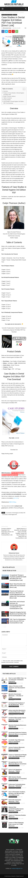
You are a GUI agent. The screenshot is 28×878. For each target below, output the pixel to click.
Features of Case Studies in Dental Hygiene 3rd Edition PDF (13, 93)
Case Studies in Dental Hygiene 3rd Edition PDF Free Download (13, 102)
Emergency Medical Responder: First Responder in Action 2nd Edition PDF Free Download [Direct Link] (7, 532)
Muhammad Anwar (7, 28)
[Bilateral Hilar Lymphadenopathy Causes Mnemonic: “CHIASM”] (4, 809)
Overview (5, 91)
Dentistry (22, 12)
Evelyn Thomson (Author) (9, 96)
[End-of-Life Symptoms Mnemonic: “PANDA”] (4, 772)
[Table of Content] (24, 89)
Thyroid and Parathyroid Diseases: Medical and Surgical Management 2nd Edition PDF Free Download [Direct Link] (17, 594)
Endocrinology (4, 594)
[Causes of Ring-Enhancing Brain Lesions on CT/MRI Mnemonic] (4, 825)
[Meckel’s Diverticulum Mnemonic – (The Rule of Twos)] (4, 696)
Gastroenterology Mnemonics (14, 699)
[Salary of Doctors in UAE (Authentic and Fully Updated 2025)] (4, 688)
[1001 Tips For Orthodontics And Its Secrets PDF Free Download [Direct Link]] (5, 621)
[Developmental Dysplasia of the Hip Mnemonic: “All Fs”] (4, 705)
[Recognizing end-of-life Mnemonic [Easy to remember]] (4, 764)
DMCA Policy (12, 502)
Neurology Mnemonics (13, 721)
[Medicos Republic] (14, 3)
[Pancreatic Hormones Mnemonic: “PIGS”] (4, 802)
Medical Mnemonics (13, 796)
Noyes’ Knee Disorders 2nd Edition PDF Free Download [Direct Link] (17, 585)
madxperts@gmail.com (16, 868)
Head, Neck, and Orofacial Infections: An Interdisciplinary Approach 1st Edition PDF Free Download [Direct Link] (17, 605)
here (15, 865)
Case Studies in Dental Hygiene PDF (9, 514)
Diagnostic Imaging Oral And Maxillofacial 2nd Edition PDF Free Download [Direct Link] (18, 613)
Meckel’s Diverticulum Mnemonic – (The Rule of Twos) (16, 695)
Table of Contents (7, 98)
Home (2, 12)
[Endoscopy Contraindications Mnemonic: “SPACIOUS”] (4, 787)
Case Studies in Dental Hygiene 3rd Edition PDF (15, 512)
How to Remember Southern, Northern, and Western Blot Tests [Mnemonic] (17, 793)
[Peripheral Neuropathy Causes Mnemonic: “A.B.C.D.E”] (4, 720)
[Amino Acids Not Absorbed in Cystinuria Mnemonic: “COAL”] (4, 712)
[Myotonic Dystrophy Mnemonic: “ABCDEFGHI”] (4, 727)
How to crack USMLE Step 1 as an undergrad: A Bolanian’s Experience (17, 679)
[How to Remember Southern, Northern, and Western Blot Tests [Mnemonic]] (4, 794)
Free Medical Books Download (12, 12)
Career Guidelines (12, 683)
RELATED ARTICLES (9, 567)
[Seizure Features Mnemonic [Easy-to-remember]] (4, 749)
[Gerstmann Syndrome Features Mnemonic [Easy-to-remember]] (4, 735)
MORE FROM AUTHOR (9, 570)
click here (15, 498)
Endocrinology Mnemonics (14, 803)
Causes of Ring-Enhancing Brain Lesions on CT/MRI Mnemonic (16, 824)
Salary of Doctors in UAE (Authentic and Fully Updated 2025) (17, 687)
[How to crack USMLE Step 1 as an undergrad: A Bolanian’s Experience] (4, 680)
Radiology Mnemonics (13, 812)
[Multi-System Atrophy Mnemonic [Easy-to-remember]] (4, 779)
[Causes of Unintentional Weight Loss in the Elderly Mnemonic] (4, 757)
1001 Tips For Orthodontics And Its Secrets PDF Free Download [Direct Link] (18, 621)
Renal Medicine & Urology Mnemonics (16, 713)
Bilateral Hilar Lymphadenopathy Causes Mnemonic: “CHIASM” (16, 808)
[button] (26, 9)
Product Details (7, 99)
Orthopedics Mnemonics (13, 706)
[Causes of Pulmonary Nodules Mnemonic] (4, 817)
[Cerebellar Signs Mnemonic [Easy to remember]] (4, 742)
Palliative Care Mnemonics (14, 758)
